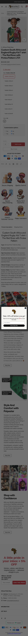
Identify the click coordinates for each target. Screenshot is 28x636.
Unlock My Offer (14, 325)
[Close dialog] (25, 308)
